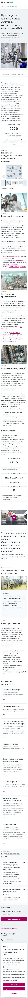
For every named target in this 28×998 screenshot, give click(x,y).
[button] (3, 73)
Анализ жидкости (9, 825)
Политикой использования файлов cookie (11, 979)
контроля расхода (16, 337)
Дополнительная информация (9, 928)
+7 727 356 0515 (8, 940)
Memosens (6, 415)
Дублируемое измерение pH (11, 256)
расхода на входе (14, 266)
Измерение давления (11, 744)
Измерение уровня (10, 782)
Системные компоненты (12, 706)
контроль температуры (16, 260)
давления (23, 266)
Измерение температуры (12, 690)
